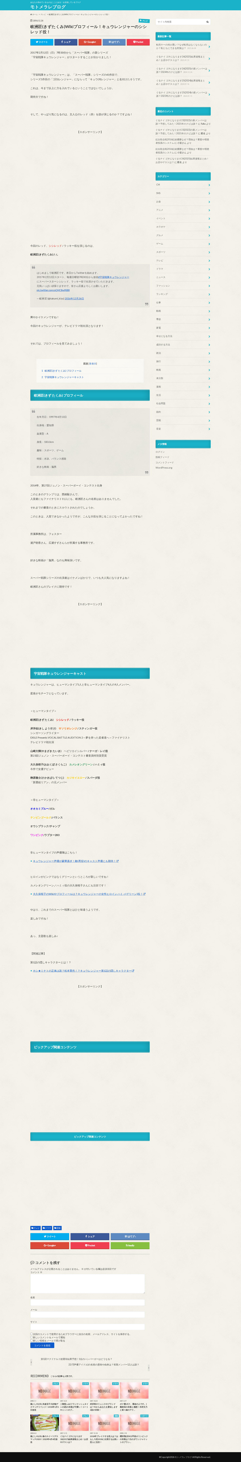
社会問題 (160, 403)
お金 (158, 201)
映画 (158, 369)
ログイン (160, 451)
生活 (158, 395)
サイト (33, 1322)
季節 (158, 319)
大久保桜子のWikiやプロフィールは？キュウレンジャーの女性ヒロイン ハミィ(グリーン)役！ (88, 893)
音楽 (158, 428)
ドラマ (48, 1228)
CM (158, 184)
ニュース (160, 277)
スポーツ (160, 251)
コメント (36, 1272)
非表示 (92, 363)
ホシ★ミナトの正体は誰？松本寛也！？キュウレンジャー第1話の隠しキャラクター (82, 970)
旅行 (158, 361)
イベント (160, 218)
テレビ (37, 1228)
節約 (158, 411)
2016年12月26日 (74, 298)
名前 (32, 1297)
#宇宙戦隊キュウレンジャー (113, 277)
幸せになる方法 (164, 336)
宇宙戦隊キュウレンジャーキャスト (62, 377)
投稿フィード (162, 457)
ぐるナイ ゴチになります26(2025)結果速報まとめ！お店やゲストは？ (180, 58)
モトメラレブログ (48, 6)
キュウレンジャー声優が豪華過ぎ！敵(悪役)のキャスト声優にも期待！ (74, 860)
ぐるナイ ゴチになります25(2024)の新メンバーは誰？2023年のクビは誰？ (181, 94)
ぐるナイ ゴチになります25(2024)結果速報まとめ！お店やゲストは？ (180, 82)
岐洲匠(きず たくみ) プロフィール (61, 370)
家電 (158, 327)
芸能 (58, 1228)
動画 (158, 310)
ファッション (163, 285)
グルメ (159, 235)
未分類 (159, 378)
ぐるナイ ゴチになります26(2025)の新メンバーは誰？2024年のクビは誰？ (181, 70)
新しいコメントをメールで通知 (49, 1337)
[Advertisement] (90, 157)
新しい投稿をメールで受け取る (49, 1340)
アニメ (159, 209)
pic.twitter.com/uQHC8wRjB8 (53, 290)
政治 (158, 353)
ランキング (162, 294)
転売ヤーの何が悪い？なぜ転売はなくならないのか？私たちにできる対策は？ (181, 46)
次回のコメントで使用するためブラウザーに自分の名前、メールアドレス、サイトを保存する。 (82, 1334)
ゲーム (159, 243)
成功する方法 (163, 344)
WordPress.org (164, 467)
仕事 (158, 302)
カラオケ (160, 226)
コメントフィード (165, 462)
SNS (158, 193)
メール (33, 1309)
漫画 (158, 386)
